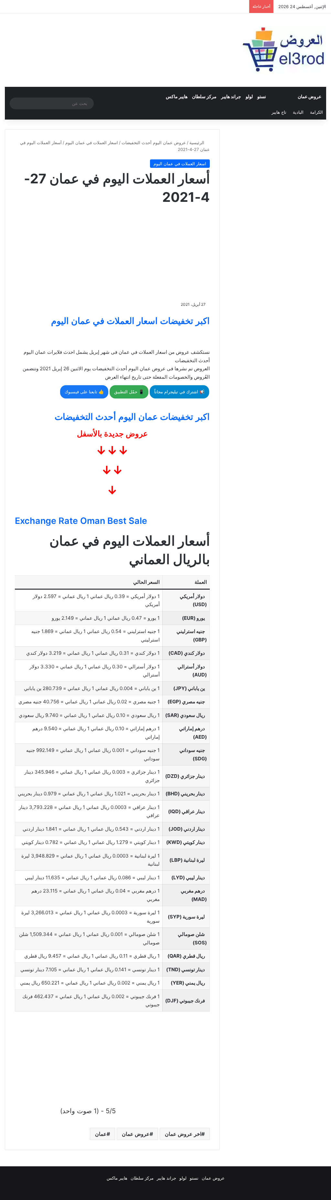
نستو (261, 96)
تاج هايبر (279, 112)
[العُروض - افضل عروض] (282, 50)
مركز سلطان (204, 96)
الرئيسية (197, 142)
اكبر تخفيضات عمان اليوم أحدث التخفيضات (132, 416)
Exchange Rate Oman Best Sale (81, 520)
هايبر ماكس (176, 96)
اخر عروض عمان (183, 1134)
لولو (249, 96)
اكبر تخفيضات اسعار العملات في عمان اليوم (130, 321)
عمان (101, 1134)
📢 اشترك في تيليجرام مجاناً (179, 391)
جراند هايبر (231, 96)
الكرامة (316, 112)
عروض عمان (309, 96)
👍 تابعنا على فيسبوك (84, 391)
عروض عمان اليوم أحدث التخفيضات (154, 142)
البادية (298, 112)
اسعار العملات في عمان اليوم (91, 142)
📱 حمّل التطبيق (129, 391)
